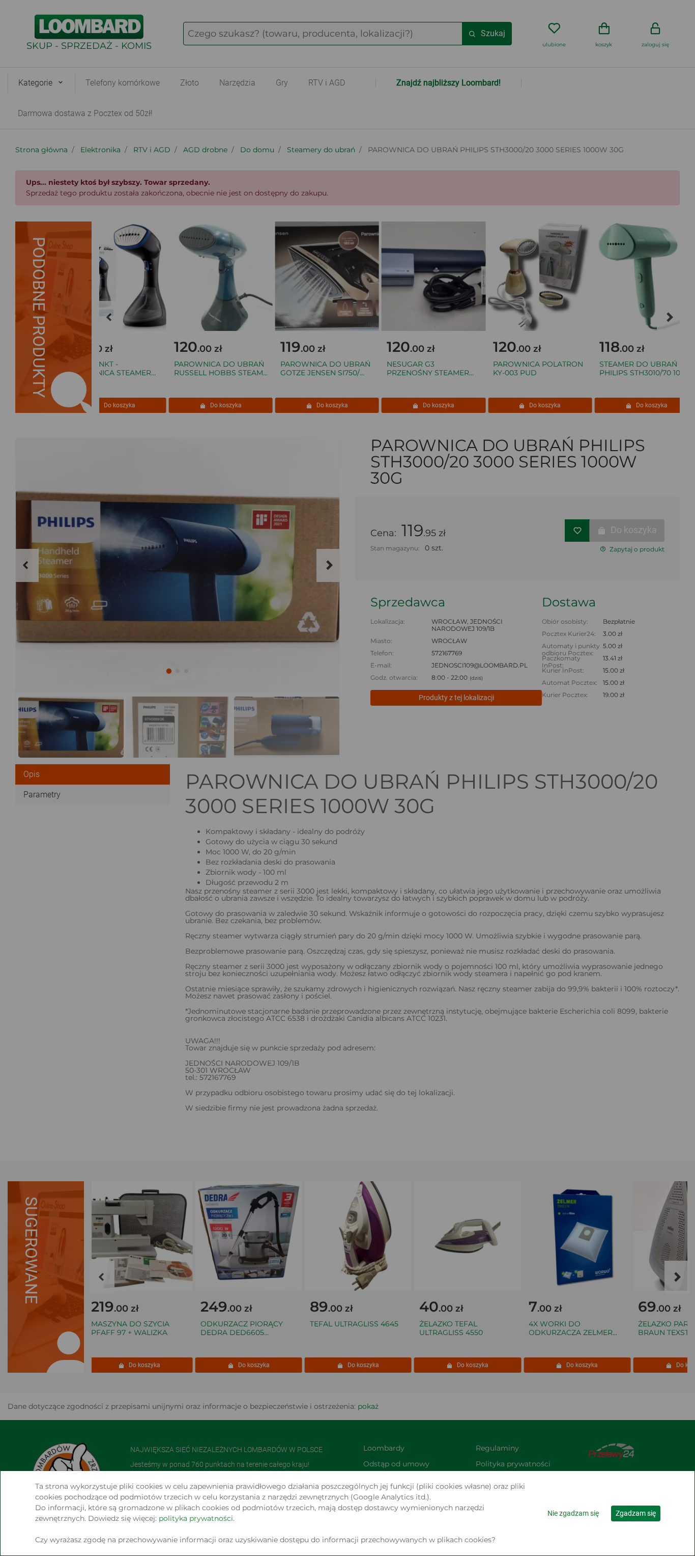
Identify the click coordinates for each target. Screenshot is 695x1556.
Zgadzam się (636, 1513)
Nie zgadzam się (573, 1513)
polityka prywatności (196, 1518)
